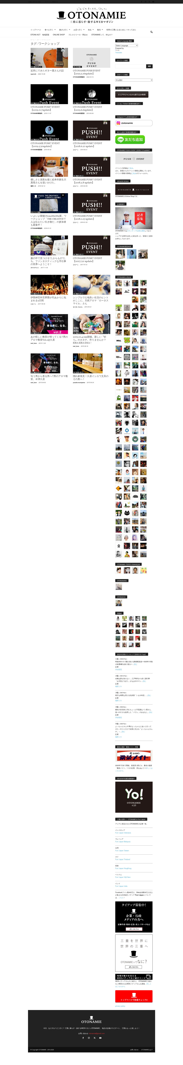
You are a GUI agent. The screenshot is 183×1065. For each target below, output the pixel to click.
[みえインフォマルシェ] (127, 431)
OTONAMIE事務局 (79, 77)
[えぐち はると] (135, 349)
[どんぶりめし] (124, 631)
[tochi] (135, 382)
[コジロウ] (119, 603)
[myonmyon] (127, 439)
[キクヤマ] (119, 480)
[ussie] (143, 464)
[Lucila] (127, 357)
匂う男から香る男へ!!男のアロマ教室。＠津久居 (49, 378)
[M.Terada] (119, 521)
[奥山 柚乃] (127, 538)
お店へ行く (78, 29)
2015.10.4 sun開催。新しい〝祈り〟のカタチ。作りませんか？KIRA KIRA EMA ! (89, 340)
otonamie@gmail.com (97, 1033)
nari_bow (34, 343)
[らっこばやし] (135, 373)
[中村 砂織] (135, 521)
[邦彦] (143, 382)
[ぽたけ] (127, 349)
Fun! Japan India (121, 886)
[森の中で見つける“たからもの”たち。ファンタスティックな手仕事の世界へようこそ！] (49, 245)
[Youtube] (153, 2)
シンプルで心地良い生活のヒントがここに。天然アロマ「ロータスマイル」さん (90, 300)
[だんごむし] (135, 497)
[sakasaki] (119, 373)
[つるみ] (135, 554)
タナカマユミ (35, 267)
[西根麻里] (143, 324)
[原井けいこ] (135, 455)
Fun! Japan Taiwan (122, 850)
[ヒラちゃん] (118, 645)
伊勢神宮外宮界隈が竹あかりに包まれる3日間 (48, 299)
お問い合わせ (134, 1050)
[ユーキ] (143, 431)
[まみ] (118, 625)
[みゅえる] (119, 472)
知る (90, 29)
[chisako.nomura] (135, 538)
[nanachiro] (119, 316)
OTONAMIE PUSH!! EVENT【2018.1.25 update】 (87, 217)
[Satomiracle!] (135, 488)
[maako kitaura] (127, 570)
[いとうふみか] (135, 505)
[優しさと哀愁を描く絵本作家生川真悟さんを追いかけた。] (49, 167)
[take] (131, 645)
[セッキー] (119, 406)
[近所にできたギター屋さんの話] (49, 58)
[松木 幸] (135, 357)
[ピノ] (143, 554)
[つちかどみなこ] (143, 316)
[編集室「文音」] (143, 497)
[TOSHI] (119, 324)
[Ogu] (131, 618)
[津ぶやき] (127, 373)
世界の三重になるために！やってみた (121, 29)
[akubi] (143, 406)
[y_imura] (135, 308)
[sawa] (143, 349)
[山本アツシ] (119, 357)
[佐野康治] (127, 283)
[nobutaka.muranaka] (143, 513)
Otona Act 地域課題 (39, 34)
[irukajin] (124, 645)
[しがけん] (127, 521)
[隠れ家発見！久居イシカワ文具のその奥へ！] (91, 363)
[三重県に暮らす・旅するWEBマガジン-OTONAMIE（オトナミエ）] (91, 15)
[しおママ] (127, 308)
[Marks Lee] (137, 625)
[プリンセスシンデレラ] (135, 291)
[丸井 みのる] (127, 480)
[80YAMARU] (127, 554)
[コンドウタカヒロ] (119, 554)
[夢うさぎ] (143, 414)
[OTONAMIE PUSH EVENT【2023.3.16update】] (91, 58)
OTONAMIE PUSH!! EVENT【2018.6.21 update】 (87, 145)
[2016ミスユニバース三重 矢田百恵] (143, 488)
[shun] (135, 316)
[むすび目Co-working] (143, 546)
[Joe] (143, 365)
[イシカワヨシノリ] (119, 365)
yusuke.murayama (79, 382)
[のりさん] (127, 447)
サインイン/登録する (51, 2)
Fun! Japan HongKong (123, 868)
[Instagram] (145, 2)
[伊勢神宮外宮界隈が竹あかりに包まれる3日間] (49, 285)
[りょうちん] (135, 406)
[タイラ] (119, 431)
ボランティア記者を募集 (136, 231)
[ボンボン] (131, 625)
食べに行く (49, 29)
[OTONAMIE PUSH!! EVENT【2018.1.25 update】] (91, 203)
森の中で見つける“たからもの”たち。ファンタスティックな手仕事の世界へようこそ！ (48, 261)
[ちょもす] (119, 488)
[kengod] (144, 625)
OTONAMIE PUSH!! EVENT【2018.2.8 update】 (87, 181)
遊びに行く (63, 29)
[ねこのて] (124, 638)
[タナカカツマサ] (127, 455)
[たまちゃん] (119, 455)
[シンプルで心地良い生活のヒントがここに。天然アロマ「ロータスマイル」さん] (91, 285)
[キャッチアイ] (127, 513)
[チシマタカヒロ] (135, 390)
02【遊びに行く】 (36, 67)
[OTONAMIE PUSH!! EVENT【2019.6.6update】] (91, 94)
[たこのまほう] (119, 349)
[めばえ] (143, 529)
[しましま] (135, 480)
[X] (149, 2)
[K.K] (143, 521)
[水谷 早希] (135, 513)
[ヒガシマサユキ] (135, 570)
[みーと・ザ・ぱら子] (127, 341)
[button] (151, 32)
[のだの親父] (144, 631)
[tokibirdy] (127, 406)
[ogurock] (127, 316)
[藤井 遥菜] (119, 464)
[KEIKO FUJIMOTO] (127, 472)
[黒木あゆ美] (143, 357)
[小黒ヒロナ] (119, 308)
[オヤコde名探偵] (127, 546)
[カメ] (143, 538)
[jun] (135, 324)
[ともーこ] (120, 265)
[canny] (143, 398)
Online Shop (59, 34)
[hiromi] (143, 308)
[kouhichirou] (124, 625)
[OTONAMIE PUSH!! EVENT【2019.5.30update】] (49, 130)
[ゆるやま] (119, 414)
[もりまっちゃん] (135, 341)
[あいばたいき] (127, 497)
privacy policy (120, 1006)
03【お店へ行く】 (79, 372)
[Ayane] (143, 472)
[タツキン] (127, 390)
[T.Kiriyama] (135, 423)
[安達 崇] (135, 414)
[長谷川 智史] (119, 538)
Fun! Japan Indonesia (123, 832)
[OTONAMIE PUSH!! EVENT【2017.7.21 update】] (91, 245)
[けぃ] (127, 324)
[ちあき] (119, 423)
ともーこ (75, 150)
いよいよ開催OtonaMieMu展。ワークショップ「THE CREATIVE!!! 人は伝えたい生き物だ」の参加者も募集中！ (48, 220)
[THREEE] (131, 631)
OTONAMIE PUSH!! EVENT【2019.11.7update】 (45, 108)
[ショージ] (127, 414)
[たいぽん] (143, 439)
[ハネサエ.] (119, 291)
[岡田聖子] (119, 283)
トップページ (35, 29)
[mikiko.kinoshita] (119, 398)
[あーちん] (127, 398)
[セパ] (135, 332)
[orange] (143, 299)
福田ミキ (33, 186)
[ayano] (143, 505)
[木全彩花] (143, 390)
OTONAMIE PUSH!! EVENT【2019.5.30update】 (45, 145)
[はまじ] (135, 283)
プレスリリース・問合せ (78, 34)
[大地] (137, 638)
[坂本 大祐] (119, 587)
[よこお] (131, 638)
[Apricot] (143, 570)
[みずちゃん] (127, 505)
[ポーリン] (135, 546)
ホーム (32, 40)
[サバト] (143, 373)
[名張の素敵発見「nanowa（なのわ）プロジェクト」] (119, 390)
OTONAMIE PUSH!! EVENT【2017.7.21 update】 (87, 260)
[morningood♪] (137, 631)
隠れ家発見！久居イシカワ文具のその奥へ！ (90, 378)
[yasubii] (135, 365)
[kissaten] (135, 439)
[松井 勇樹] (143, 291)
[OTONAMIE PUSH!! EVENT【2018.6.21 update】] (91, 130)
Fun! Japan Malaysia (122, 841)
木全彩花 (118, 669)
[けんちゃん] (144, 618)
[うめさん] (119, 513)
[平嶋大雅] (143, 447)
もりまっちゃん (78, 307)
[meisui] (135, 431)
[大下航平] (119, 447)
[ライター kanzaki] (135, 299)
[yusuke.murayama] (120, 254)
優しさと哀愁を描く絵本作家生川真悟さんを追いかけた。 (48, 181)
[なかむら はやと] (135, 447)
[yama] (143, 455)
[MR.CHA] (127, 464)
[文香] (119, 505)
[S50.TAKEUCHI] (127, 382)
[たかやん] (127, 332)
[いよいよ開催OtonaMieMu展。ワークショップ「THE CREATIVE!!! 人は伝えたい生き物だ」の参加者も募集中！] (49, 203)
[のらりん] (127, 423)
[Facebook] (141, 2)
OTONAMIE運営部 (79, 113)
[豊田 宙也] (118, 638)
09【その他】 (77, 67)
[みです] (119, 529)
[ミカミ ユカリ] (119, 570)
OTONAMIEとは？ (147, 1050)
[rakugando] (144, 638)
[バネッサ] (124, 618)
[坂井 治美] (135, 398)
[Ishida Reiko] (135, 529)
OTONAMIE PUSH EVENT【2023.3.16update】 (86, 72)
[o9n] (127, 529)
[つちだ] (119, 439)
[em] (119, 546)
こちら (133, 173)
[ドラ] (137, 645)
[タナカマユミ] (143, 341)
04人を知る (34, 176)
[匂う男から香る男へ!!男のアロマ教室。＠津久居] (49, 363)
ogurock (33, 74)
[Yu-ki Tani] (143, 480)
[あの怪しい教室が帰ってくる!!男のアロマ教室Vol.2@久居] (49, 324)
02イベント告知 (35, 212)
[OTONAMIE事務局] (118, 618)
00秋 (32, 254)
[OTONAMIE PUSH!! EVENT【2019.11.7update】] (49, 94)
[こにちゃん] (143, 332)
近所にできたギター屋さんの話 (47, 70)
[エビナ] (119, 497)
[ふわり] (135, 464)
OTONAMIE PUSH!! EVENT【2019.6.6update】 (87, 108)
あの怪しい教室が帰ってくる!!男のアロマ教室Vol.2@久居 (49, 338)
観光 (99, 29)
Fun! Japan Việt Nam (123, 877)
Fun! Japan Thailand (122, 859)
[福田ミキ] (131, 254)
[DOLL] (119, 341)
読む (135, 664)
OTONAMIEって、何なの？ (102, 34)
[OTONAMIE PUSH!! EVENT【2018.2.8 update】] (91, 167)
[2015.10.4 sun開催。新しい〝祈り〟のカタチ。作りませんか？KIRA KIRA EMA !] (91, 324)
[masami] (135, 472)
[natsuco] (119, 332)
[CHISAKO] (143, 423)
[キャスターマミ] (143, 283)
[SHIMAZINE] (127, 291)
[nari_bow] (143, 254)
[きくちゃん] (127, 365)
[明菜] (127, 488)
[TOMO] (119, 382)
